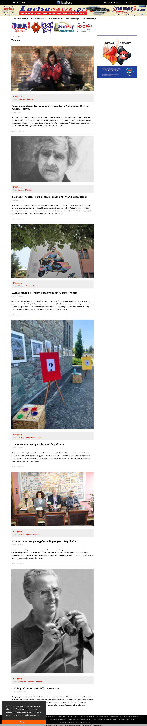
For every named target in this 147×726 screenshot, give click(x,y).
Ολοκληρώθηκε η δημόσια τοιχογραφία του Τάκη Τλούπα (44, 292)
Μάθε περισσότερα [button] (32, 715)
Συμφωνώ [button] (24, 722)
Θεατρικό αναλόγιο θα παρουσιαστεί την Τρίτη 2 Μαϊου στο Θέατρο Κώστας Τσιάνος (50, 107)
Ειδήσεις (17, 96)
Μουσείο (31, 681)
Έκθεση (21, 286)
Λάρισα (28, 286)
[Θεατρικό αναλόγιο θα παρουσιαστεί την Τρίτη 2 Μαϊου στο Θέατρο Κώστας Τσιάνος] (49, 68)
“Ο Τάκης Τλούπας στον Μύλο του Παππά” (36, 688)
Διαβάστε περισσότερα (17, 131)
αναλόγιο (21, 99)
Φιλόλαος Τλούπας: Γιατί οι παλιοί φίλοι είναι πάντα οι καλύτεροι (49, 197)
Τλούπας (30, 99)
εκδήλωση (22, 681)
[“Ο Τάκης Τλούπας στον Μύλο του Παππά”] (49, 621)
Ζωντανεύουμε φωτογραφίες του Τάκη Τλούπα (38, 444)
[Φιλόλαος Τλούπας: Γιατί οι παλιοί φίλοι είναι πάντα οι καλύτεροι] (49, 159)
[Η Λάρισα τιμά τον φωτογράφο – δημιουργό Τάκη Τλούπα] (49, 499)
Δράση (20, 190)
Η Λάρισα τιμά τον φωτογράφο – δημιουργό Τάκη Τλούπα (44, 541)
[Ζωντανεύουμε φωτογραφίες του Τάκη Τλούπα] (49, 375)
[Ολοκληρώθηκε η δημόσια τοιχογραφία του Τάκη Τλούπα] (49, 251)
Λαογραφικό (30, 437)
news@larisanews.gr (131, 716)
